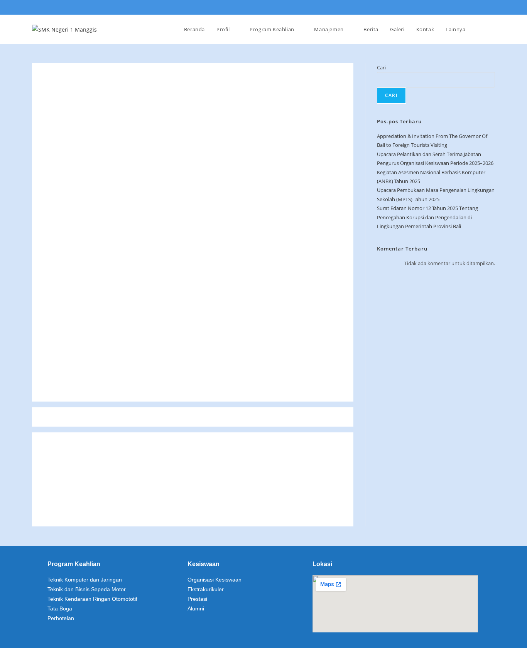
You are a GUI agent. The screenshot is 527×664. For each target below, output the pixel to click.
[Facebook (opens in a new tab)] (469, 7)
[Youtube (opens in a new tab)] (490, 7)
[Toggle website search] (487, 29)
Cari (381, 67)
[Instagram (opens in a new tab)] (480, 7)
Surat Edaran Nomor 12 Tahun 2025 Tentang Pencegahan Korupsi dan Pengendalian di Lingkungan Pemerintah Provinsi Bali (427, 217)
